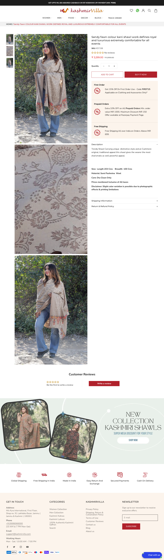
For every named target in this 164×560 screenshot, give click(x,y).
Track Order (115, 18)
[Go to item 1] (9, 39)
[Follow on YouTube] (27, 547)
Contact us (91, 524)
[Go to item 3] (9, 63)
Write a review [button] (104, 383)
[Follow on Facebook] (7, 547)
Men (59, 18)
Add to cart (107, 74)
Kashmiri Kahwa (56, 516)
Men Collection (56, 512)
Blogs (98, 18)
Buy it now (141, 74)
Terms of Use (92, 518)
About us (90, 531)
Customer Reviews (95, 521)
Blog (88, 528)
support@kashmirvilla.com (18, 534)
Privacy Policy (92, 509)
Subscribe (131, 526)
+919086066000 (14, 523)
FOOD (71, 18)
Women (46, 18)
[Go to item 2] (9, 51)
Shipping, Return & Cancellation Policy (94, 513)
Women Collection (58, 509)
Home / (10, 24)
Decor (84, 18)
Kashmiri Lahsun (57, 519)
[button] (97, 52)
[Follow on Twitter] (14, 547)
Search (52, 528)
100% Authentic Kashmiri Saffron (61, 523)
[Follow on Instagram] (20, 547)
